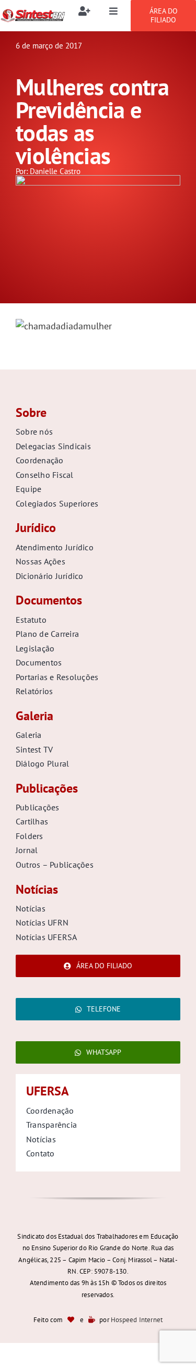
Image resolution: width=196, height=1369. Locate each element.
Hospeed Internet (137, 1319)
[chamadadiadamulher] (98, 180)
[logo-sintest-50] (32, 13)
